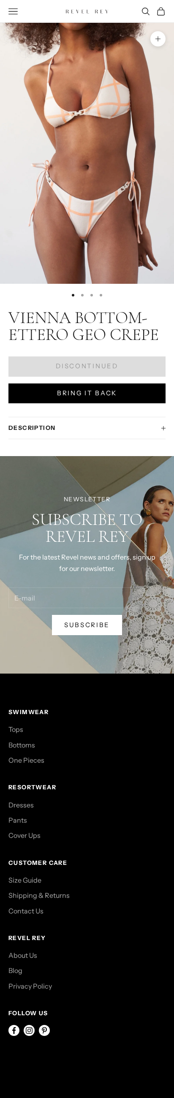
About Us (22, 955)
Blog (15, 970)
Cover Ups (24, 835)
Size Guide (24, 880)
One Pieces (26, 760)
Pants (17, 820)
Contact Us (26, 911)
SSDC (45, 1058)
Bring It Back (87, 393)
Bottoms (21, 745)
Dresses (21, 805)
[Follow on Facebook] (13, 1030)
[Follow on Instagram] (29, 1030)
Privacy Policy (30, 986)
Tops (15, 729)
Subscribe (87, 625)
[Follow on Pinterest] (44, 1030)
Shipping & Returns (39, 895)
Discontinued (87, 366)
